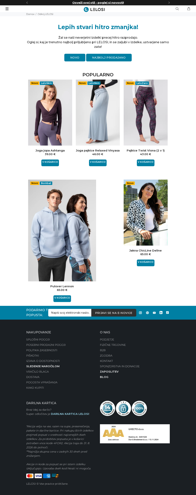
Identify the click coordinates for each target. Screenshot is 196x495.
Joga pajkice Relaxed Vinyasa (98, 150)
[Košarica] (188, 9)
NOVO (74, 57)
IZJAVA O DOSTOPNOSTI (43, 361)
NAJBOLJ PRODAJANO (109, 57)
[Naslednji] (169, 2)
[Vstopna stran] (98, 9)
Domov (30, 14)
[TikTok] (167, 313)
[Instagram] (140, 312)
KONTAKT (106, 361)
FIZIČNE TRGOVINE (113, 345)
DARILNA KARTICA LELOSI (70, 414)
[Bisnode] (135, 433)
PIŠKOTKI (32, 355)
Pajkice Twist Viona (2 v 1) (146, 150)
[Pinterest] (147, 312)
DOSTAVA (32, 377)
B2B (103, 350)
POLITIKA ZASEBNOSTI (41, 350)
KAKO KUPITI (35, 387)
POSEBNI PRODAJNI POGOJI (46, 345)
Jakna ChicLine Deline (145, 250)
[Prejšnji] (27, 2)
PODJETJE (107, 339)
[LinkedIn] (161, 313)
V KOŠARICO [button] (50, 161)
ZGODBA (106, 355)
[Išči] (178, 9)
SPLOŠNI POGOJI (38, 339)
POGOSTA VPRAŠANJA (41, 382)
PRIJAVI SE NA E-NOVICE (113, 313)
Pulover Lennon (62, 286)
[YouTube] (154, 312)
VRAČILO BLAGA (37, 371)
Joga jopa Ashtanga (50, 150)
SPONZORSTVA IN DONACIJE (120, 366)
